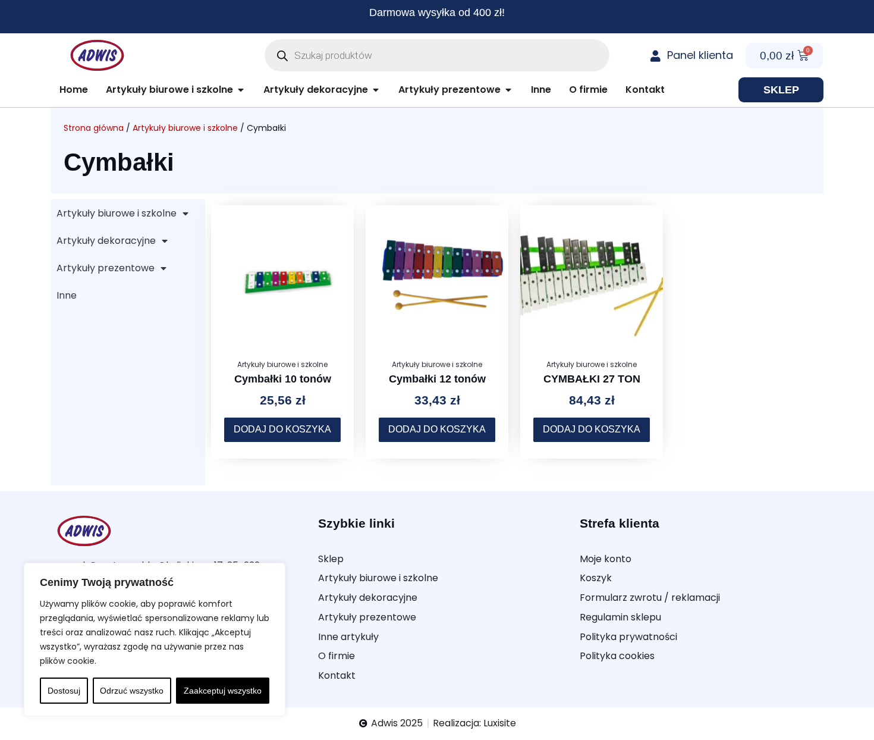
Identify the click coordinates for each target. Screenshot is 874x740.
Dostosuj (64, 690)
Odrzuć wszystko (132, 690)
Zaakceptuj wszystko (223, 690)
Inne (66, 295)
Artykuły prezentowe (105, 268)
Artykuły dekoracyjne (106, 240)
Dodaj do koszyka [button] (282, 429)
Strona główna (94, 128)
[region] (154, 639)
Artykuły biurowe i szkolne (185, 128)
